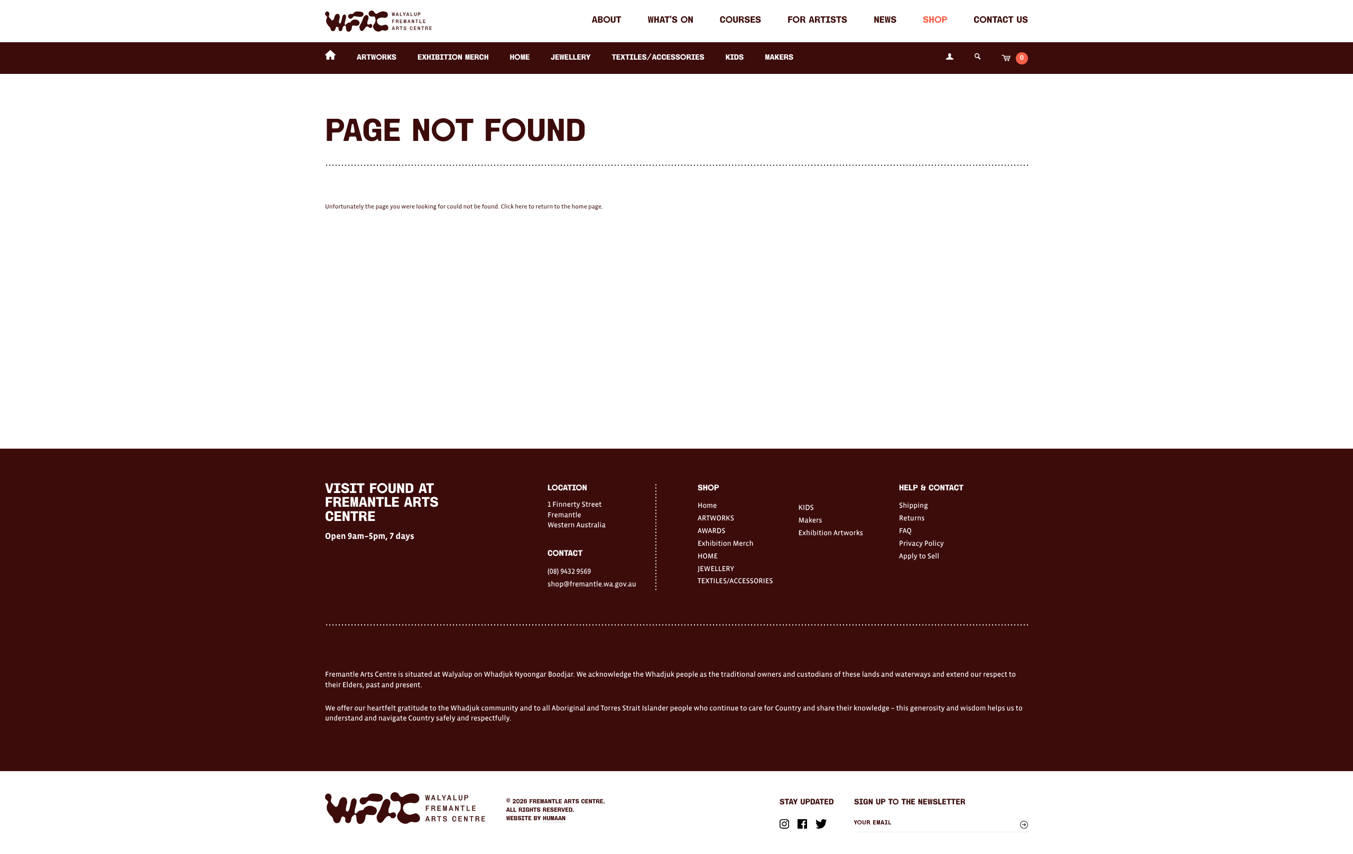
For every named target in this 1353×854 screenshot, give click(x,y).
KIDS (735, 58)
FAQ (905, 530)
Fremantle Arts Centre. (567, 802)
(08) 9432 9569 (569, 571)
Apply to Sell (919, 556)
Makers (779, 58)
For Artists (817, 20)
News (885, 20)
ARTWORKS (376, 58)
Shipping (913, 505)
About (607, 20)
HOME (519, 58)
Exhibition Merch (453, 58)
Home (707, 505)
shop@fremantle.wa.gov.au (592, 584)
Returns (912, 518)
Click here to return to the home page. (552, 207)
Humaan (554, 818)
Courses (740, 20)
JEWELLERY (570, 58)
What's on (670, 20)
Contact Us (1001, 20)
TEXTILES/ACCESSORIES (657, 58)
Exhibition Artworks (831, 532)
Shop (935, 20)
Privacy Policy (921, 543)
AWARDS (711, 530)
